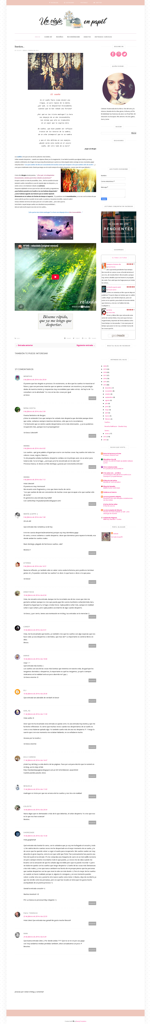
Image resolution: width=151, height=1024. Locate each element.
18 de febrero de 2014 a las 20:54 (35, 810)
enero (107, 433)
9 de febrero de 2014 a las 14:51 (35, 566)
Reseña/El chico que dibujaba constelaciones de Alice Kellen (118, 499)
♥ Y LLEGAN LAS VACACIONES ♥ (113, 469)
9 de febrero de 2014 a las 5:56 (34, 411)
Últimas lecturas (119, 258)
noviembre (108, 391)
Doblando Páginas (110, 518)
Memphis (28, 376)
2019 (104, 369)
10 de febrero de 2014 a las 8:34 (35, 595)
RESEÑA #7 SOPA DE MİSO (112, 482)
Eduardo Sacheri (112, 290)
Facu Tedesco (31, 913)
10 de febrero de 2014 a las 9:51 (35, 630)
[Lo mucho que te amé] (104, 292)
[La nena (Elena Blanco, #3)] (104, 315)
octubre (107, 394)
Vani (26, 933)
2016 (104, 378)
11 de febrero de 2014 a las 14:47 (35, 760)
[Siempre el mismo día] (104, 269)
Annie (26, 656)
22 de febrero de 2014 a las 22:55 (35, 916)
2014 (104, 385)
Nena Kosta (30, 408)
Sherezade (29, 832)
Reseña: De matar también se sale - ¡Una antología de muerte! (116, 512)
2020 (104, 366)
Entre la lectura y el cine (112, 453)
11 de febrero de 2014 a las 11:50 (35, 714)
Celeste (19, 50)
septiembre (109, 397)
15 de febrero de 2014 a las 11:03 (35, 789)
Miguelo (28, 786)
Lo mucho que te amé (113, 287)
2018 (104, 372)
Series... (107, 431)
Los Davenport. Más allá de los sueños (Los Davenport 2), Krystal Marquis (117, 475)
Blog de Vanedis (109, 486)
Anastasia (29, 592)
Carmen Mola (111, 312)
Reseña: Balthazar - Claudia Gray (116, 426)
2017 (104, 375)
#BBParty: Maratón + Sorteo (112, 519)
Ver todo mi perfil (116, 537)
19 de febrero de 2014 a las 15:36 (35, 836)
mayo (107, 410)
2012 (104, 440)
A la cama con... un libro (112, 473)
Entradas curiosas (103, 37)
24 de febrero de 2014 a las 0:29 (35, 937)
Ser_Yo (27, 711)
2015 (104, 382)
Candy (27, 627)
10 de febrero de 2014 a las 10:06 (35, 659)
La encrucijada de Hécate (112, 510)
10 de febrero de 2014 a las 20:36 (35, 694)
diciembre (108, 388)
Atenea (27, 563)
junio (106, 406)
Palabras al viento (110, 492)
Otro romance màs (110, 467)
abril (106, 413)
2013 (104, 437)
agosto (107, 400)
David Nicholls (111, 267)
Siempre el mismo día (113, 264)
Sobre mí (48, 37)
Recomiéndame (73, 37)
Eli (25, 690)
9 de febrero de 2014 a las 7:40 (34, 517)
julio (106, 403)
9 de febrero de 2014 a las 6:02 (34, 448)
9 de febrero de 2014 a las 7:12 (34, 479)
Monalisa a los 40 (109, 459)
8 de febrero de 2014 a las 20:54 (35, 379)
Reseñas (59, 37)
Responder (92, 398)
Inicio (37, 37)
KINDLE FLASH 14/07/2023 (111, 488)
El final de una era (109, 506)
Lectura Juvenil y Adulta (112, 497)
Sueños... (108, 422)
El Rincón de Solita (110, 480)
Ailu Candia (30, 757)
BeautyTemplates (81, 1021)
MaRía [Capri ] (31, 514)
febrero (107, 419)
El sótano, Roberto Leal (110, 455)
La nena (109, 310)
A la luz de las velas (110, 504)
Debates (87, 37)
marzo (107, 416)
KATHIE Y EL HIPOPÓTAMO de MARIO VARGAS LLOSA (118, 462)
